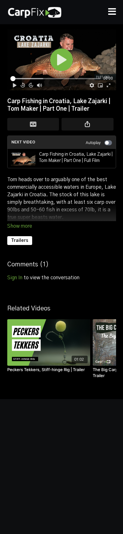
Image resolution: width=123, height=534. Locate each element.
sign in (14, 277)
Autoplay (93, 143)
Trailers (19, 240)
